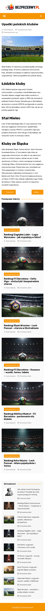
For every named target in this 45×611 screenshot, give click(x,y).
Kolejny (36, 192)
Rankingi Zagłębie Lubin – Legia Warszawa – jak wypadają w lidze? (22, 236)
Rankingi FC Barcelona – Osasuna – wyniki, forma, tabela (22, 371)
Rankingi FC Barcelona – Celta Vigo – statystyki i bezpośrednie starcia (21, 281)
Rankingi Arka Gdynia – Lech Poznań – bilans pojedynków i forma (20, 463)
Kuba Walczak (8, 30)
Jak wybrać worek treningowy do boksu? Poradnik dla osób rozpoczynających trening (28, 492)
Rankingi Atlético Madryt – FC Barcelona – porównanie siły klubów (20, 416)
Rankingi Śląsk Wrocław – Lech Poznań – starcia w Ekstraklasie (21, 326)
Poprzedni (10, 192)
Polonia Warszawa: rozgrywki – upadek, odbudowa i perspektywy (28, 519)
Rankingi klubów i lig (11, 32)
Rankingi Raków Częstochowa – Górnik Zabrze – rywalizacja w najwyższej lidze (29, 506)
